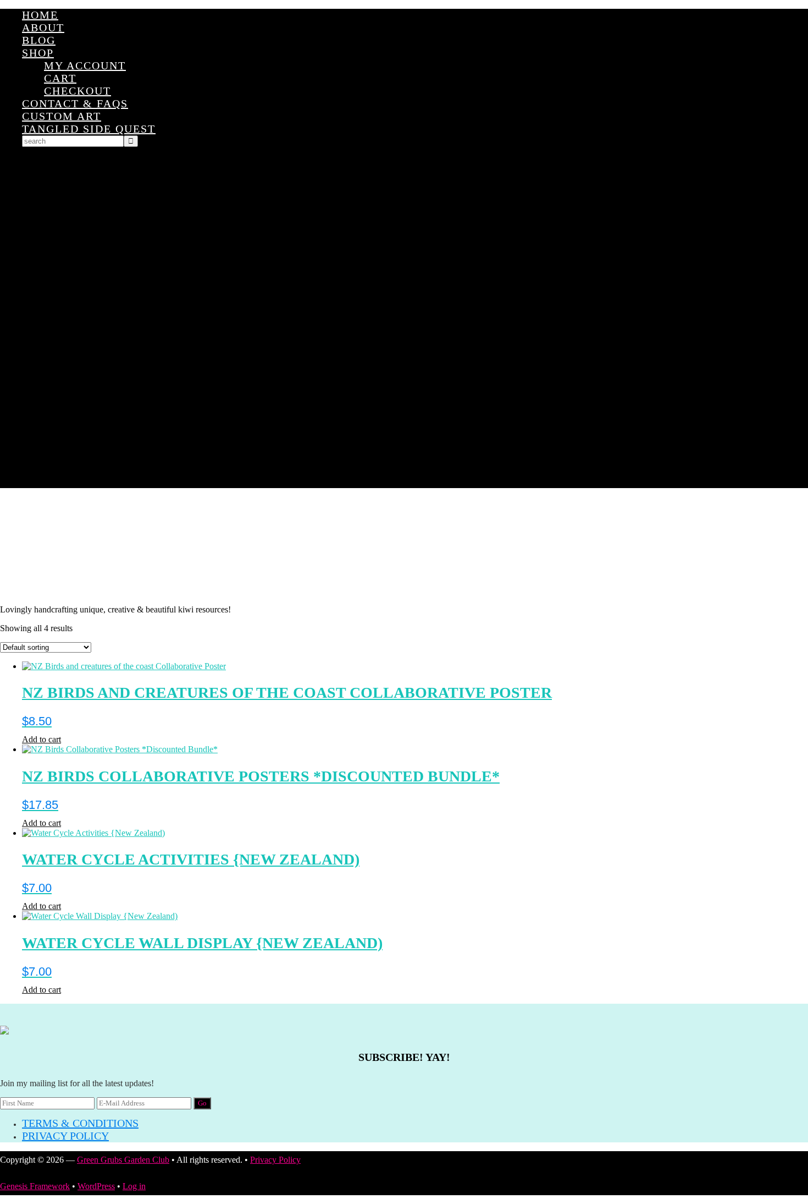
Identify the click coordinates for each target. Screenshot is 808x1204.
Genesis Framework (35, 1186)
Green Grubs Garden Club (404, 546)
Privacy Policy (65, 1136)
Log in (134, 1186)
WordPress (96, 1186)
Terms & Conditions (80, 1123)
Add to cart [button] (41, 739)
